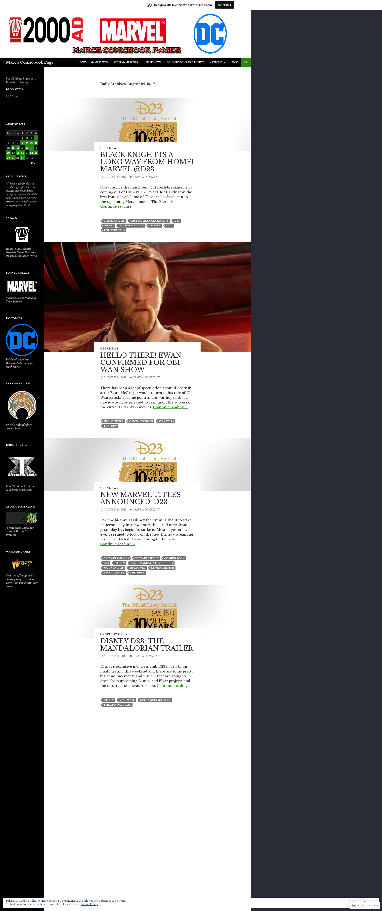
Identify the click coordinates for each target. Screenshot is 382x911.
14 (18, 147)
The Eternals (114, 230)
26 (8, 157)
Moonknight (114, 567)
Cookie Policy (89, 904)
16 (27, 147)
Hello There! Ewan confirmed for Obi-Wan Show (141, 362)
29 (22, 157)
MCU (169, 225)
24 (31, 152)
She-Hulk (137, 572)
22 (22, 152)
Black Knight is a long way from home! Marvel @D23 (146, 162)
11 (36, 142)
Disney (109, 225)
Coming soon (174, 558)
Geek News (153, 62)
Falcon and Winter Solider (151, 563)
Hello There (114, 421)
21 (18, 152)
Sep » (33, 162)
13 (13, 147)
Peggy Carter (114, 572)
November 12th (162, 567)
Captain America (116, 558)
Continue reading (117, 206)
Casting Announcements (149, 220)
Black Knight (114, 220)
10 (31, 142)
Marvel (155, 225)
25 (35, 152)
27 (13, 157)
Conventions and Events (186, 62)
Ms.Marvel (137, 567)
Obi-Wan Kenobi (141, 421)
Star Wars (166, 421)
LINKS (235, 62)
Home (81, 62)
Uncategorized (113, 634)
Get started (224, 4)
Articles (216, 62)
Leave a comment (146, 176)
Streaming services (155, 700)
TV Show (110, 426)
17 (31, 147)
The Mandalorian (117, 704)
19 (8, 152)
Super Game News (125, 62)
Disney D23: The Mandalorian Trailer (146, 644)
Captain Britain (147, 558)
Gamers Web (99, 62)
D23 (177, 220)
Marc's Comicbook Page (30, 62)
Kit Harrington (131, 225)
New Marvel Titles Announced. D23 (140, 498)
